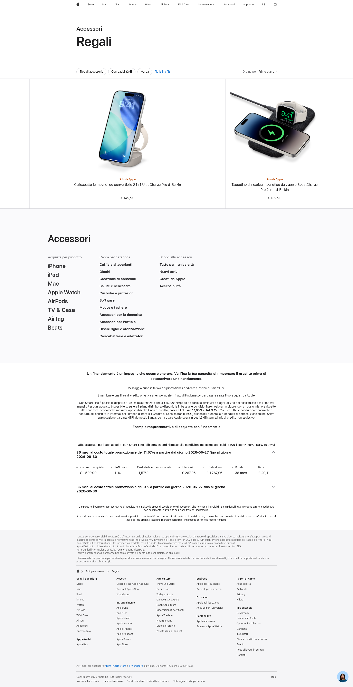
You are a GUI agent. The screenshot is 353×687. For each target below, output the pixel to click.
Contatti (241, 655)
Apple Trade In (164, 615)
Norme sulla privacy (87, 681)
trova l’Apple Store (115, 665)
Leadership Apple (246, 618)
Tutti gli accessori (95, 571)
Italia (274, 677)
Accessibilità (244, 583)
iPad (79, 594)
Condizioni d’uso (136, 681)
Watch (80, 605)
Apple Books (123, 639)
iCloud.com (122, 594)
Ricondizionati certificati (170, 610)
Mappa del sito (197, 681)
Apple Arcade (124, 623)
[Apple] (77, 571)
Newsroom (243, 613)
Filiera (240, 599)
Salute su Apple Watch (209, 626)
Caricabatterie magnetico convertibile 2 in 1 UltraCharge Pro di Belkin (127, 184)
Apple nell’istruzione (208, 602)
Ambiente (242, 589)
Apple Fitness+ (124, 628)
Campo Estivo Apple (167, 599)
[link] (342, 676)
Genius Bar (162, 589)
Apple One (122, 607)
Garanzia (242, 628)
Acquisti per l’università (210, 607)
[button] (264, 4)
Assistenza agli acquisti (169, 631)
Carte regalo (83, 631)
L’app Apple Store (166, 605)
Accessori (82, 625)
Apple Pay (82, 644)
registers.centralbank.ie (130, 549)
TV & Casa (82, 615)
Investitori (242, 634)
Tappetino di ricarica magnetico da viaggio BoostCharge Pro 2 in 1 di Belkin (274, 187)
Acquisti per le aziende (209, 589)
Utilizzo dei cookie (113, 681)
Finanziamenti (164, 620)
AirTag (80, 620)
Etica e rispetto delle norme (252, 639)
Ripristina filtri (162, 71)
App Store (122, 644)
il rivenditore (136, 665)
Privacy (241, 594)
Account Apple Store (128, 589)
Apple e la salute (206, 621)
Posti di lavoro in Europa (250, 649)
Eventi (240, 644)
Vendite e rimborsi (159, 681)
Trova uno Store (165, 583)
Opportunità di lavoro (248, 623)
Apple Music (123, 618)
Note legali (179, 681)
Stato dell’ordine (165, 625)
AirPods (80, 610)
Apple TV (121, 613)
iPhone (80, 599)
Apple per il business (208, 583)
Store (79, 583)
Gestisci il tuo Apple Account (132, 583)
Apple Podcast (124, 634)
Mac (78, 589)
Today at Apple (164, 594)
